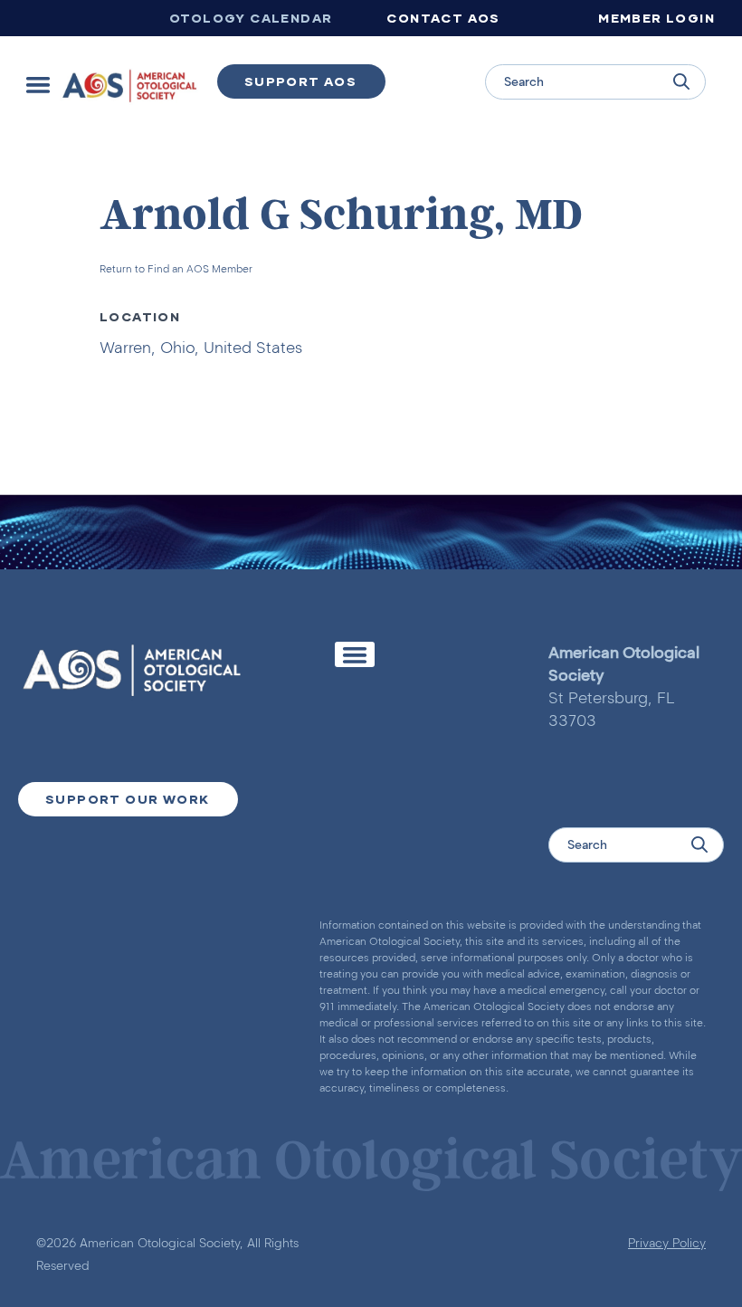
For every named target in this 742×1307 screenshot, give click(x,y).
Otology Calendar (250, 17)
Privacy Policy (667, 1243)
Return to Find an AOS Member (176, 268)
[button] (38, 85)
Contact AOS (442, 17)
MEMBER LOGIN (656, 17)
